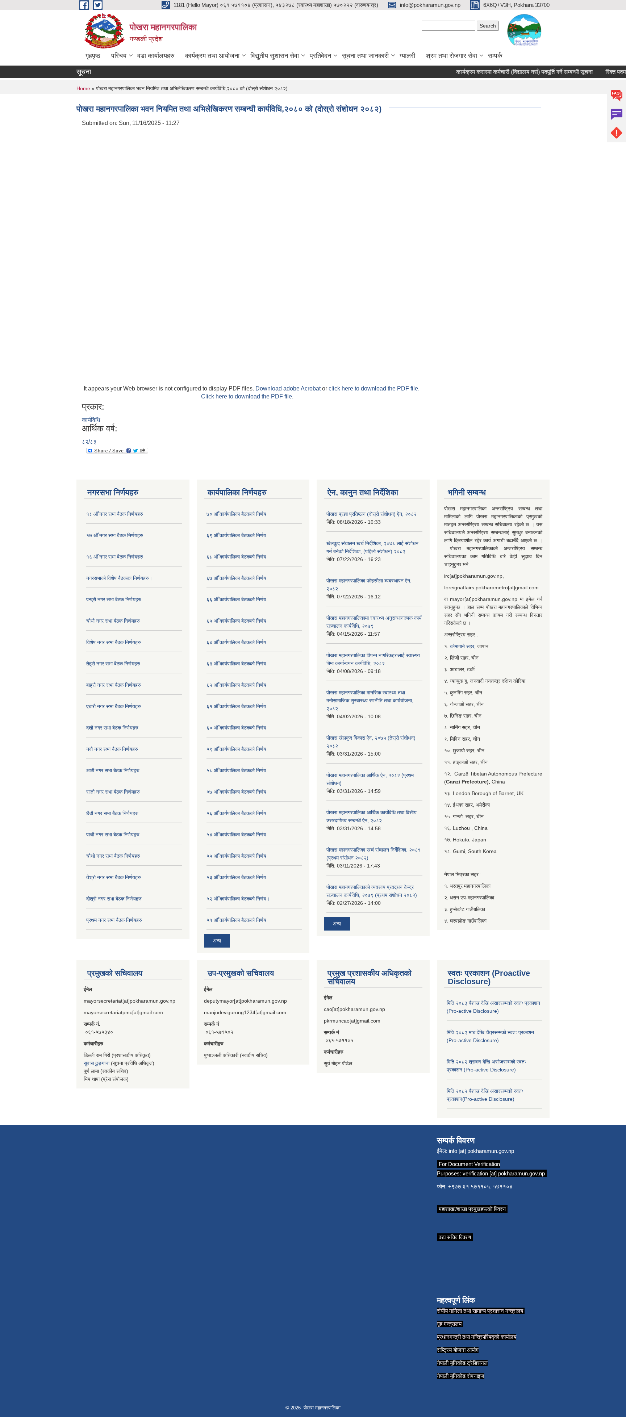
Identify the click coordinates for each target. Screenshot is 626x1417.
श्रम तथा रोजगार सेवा (451, 55)
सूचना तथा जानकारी (365, 55)
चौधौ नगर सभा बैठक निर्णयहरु (113, 621)
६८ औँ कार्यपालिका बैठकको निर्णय (236, 557)
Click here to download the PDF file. (247, 396)
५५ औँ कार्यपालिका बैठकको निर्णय (236, 856)
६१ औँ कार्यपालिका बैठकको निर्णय (236, 706)
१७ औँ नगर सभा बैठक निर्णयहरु (114, 535)
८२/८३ (89, 442)
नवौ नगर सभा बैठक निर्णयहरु (112, 749)
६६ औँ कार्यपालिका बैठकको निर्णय (236, 599)
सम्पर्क (495, 55)
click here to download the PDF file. (374, 388)
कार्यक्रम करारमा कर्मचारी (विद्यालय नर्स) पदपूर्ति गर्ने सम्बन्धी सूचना (512, 72)
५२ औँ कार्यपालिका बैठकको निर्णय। (238, 899)
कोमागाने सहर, (463, 646)
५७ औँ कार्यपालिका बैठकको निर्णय (236, 792)
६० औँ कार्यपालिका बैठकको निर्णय (236, 728)
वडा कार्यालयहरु (155, 55)
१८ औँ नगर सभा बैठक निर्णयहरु (114, 514)
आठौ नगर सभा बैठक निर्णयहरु (112, 770)
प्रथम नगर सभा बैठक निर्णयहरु (114, 920)
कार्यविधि (91, 420)
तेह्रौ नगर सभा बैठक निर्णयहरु (113, 663)
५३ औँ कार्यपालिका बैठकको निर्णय (236, 877)
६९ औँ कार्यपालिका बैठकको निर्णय (236, 535)
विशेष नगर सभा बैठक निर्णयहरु (113, 642)
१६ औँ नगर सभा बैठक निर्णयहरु (114, 557)
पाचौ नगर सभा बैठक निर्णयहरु (112, 834)
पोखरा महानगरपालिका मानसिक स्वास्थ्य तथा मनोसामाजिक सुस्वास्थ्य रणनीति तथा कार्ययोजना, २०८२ (369, 700)
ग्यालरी (407, 55)
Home (83, 88)
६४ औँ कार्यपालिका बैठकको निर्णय (236, 642)
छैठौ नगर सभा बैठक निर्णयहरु (112, 813)
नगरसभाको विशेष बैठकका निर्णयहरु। (119, 578)
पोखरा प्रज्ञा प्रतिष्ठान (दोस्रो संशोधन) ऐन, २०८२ (371, 514)
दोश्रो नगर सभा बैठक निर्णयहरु (114, 899)
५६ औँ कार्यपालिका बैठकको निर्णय (236, 813)
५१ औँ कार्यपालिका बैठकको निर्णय (236, 920)
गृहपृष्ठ (92, 55)
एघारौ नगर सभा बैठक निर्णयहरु (113, 706)
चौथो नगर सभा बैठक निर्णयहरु (113, 856)
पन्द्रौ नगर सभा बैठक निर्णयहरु (113, 599)
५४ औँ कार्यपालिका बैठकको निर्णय (236, 834)
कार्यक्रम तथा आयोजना (212, 55)
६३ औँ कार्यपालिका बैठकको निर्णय (236, 663)
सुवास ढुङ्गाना (96, 1063)
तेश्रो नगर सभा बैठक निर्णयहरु (113, 877)
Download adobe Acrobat (288, 388)
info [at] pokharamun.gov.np (481, 1151)
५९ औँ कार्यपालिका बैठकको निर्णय (236, 749)
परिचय (118, 55)
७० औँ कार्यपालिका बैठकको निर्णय (236, 514)
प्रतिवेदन (320, 55)
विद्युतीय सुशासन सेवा (274, 55)
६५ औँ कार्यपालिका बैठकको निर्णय (236, 621)
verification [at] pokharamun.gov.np (504, 1173)
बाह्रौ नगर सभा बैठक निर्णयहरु (113, 685)
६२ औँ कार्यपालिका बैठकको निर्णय (236, 685)
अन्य (217, 941)
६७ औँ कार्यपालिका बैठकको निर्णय (236, 578)
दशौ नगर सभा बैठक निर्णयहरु (112, 728)
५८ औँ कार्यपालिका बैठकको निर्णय (236, 770)
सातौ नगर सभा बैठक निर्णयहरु (113, 792)
